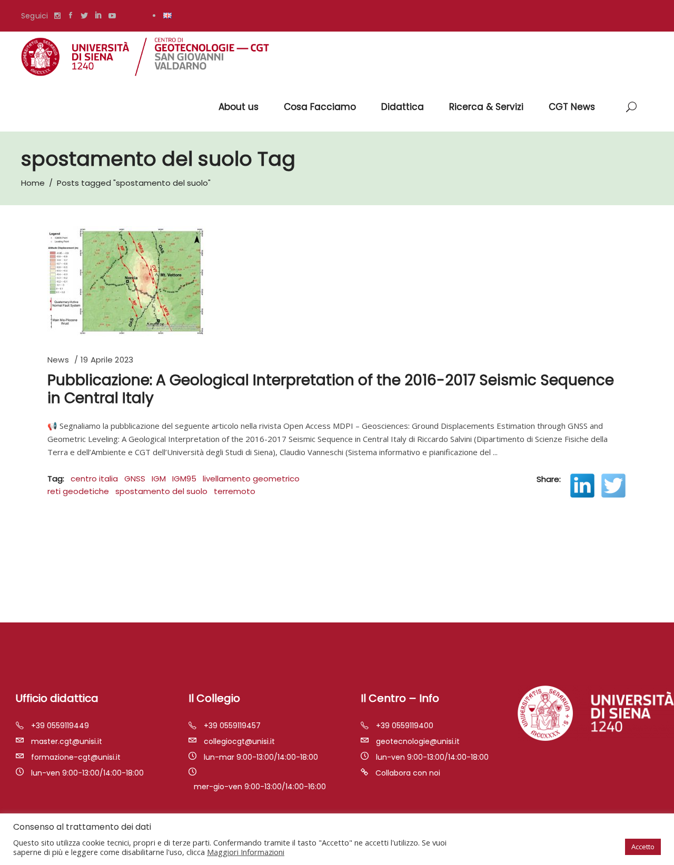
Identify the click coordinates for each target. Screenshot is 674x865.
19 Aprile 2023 (107, 359)
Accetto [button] (643, 846)
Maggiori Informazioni (245, 852)
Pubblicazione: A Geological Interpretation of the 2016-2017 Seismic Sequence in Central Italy (330, 389)
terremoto (234, 491)
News (58, 359)
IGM (159, 478)
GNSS (134, 478)
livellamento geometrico (251, 478)
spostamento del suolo (161, 491)
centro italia (94, 478)
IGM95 (184, 478)
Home (33, 182)
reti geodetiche (78, 491)
